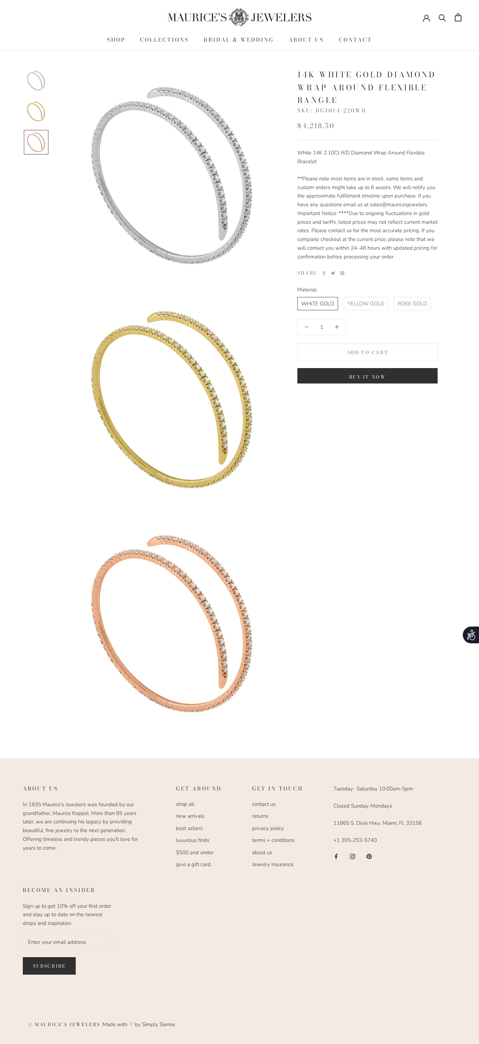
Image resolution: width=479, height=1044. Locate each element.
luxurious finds (192, 840)
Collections (164, 40)
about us (262, 852)
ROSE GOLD (412, 303)
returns (260, 816)
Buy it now (367, 376)
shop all (185, 804)
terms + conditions (273, 840)
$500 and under (195, 852)
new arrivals (190, 816)
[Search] (442, 17)
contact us (264, 804)
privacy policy (268, 828)
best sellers (189, 828)
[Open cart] (458, 17)
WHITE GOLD (317, 303)
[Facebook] (324, 273)
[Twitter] (333, 273)
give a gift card (193, 864)
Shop (116, 40)
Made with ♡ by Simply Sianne (138, 1024)
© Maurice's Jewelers (65, 1024)
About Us (306, 40)
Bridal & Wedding (239, 40)
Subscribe (49, 965)
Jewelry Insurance (273, 864)
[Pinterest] (342, 273)
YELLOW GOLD (366, 303)
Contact (355, 40)
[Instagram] (352, 856)
